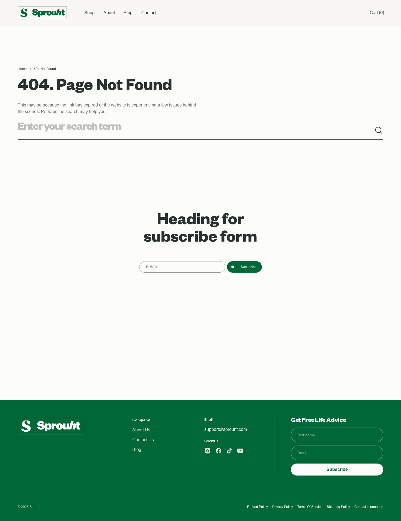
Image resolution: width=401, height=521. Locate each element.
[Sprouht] (42, 12)
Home (22, 69)
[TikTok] (229, 450)
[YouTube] (240, 450)
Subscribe (248, 267)
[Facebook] (218, 450)
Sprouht (35, 507)
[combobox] (196, 130)
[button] (377, 13)
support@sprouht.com (225, 429)
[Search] (379, 130)
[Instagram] (207, 450)
